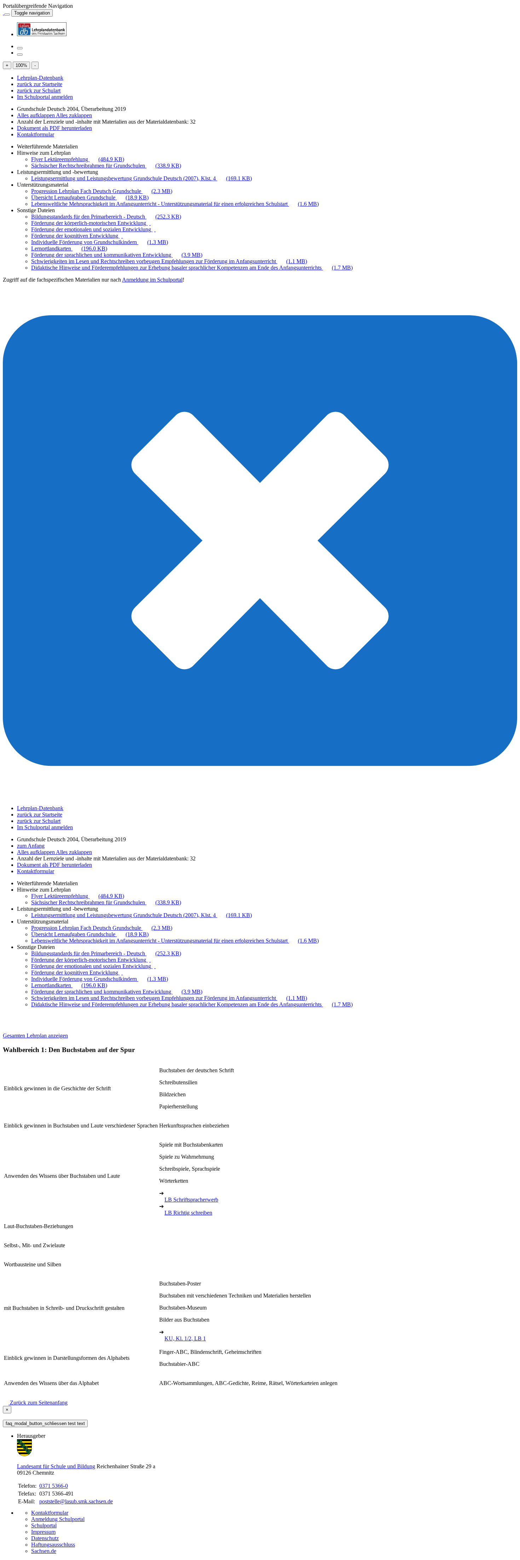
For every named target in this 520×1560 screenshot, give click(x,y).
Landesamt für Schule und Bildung (56, 1466)
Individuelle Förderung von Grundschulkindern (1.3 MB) (99, 242)
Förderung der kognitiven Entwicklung (75, 236)
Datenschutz (45, 1538)
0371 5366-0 (53, 1486)
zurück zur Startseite (39, 84)
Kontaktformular (35, 134)
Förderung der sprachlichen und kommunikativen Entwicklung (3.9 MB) (116, 255)
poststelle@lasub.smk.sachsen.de (76, 1501)
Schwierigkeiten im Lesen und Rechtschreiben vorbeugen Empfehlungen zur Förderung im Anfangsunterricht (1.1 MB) (169, 261)
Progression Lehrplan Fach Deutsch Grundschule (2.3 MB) (101, 191)
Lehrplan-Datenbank (40, 78)
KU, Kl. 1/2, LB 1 (185, 1338)
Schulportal (44, 1525)
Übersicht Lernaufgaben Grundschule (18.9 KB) (90, 197)
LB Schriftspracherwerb (191, 1200)
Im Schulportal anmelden (45, 97)
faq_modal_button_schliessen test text (45, 1423)
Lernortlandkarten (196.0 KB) (69, 248)
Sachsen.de (43, 1551)
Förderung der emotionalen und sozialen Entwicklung (91, 229)
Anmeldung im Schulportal (152, 280)
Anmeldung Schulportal (58, 1519)
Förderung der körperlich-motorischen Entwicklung (89, 223)
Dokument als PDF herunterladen (54, 128)
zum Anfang (31, 846)
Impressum (43, 1532)
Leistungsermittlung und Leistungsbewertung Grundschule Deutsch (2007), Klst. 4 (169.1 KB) (141, 178)
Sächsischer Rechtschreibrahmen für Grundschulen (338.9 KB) (106, 166)
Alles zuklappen (74, 115)
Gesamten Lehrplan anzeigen (35, 1036)
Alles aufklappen (36, 115)
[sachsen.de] (3, 13)
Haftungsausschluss (53, 1545)
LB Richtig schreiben (188, 1213)
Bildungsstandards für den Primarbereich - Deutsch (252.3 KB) (106, 217)
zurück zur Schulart (38, 90)
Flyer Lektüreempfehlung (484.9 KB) (77, 159)
